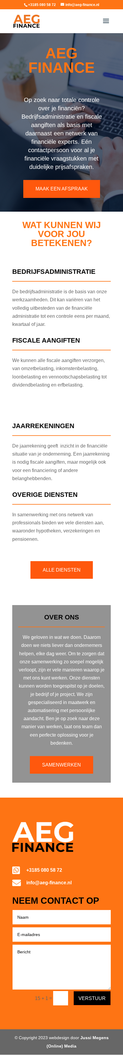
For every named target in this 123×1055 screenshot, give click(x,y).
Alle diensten (62, 569)
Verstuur (92, 998)
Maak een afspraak (62, 188)
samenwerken (61, 764)
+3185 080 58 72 (44, 870)
